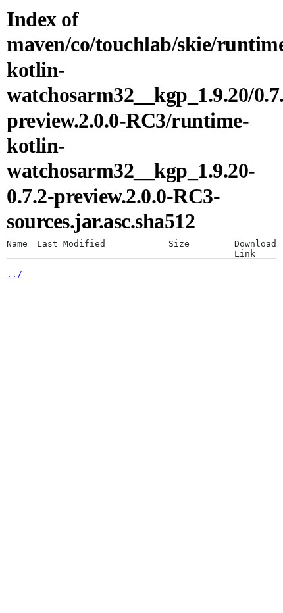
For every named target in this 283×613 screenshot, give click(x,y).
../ (14, 274)
